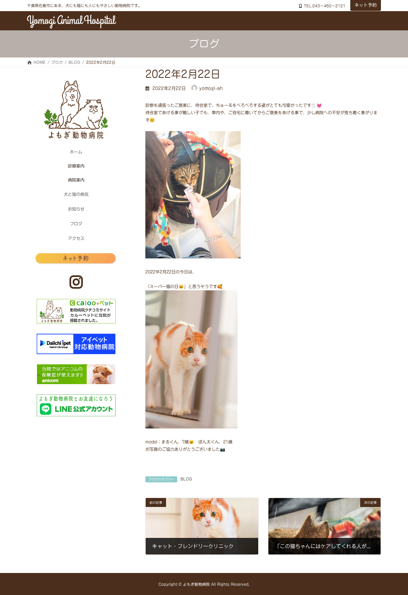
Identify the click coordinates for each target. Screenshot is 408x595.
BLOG (186, 479)
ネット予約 (365, 5)
